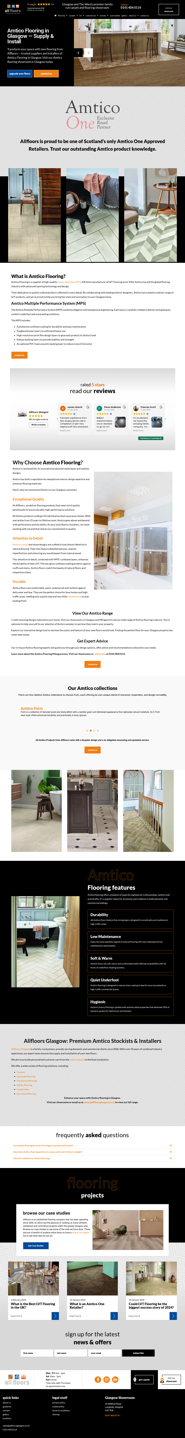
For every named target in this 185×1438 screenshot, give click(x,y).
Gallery (124, 16)
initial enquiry (76, 1059)
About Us (132, 16)
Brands (103, 16)
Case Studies (115, 16)
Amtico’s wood (20, 544)
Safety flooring (24, 1085)
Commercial (91, 16)
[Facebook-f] (98, 1379)
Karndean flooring (26, 1093)
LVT (80, 16)
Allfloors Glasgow (20, 1049)
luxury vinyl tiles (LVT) (69, 282)
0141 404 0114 (131, 6)
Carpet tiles (23, 1089)
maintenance (74, 596)
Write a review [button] (38, 424)
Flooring (61, 16)
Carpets (72, 16)
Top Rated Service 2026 (35, 8)
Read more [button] (65, 430)
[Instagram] (106, 1379)
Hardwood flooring (27, 1080)
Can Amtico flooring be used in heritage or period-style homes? (43, 1145)
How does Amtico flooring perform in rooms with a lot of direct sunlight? (47, 1152)
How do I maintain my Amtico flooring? (31, 1158)
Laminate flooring (26, 1076)
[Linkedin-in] (115, 1379)
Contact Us (144, 16)
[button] (78, 52)
